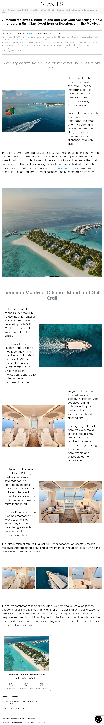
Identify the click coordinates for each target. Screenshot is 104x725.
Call (25, 708)
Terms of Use (29, 722)
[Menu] (3, 4)
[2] (57, 276)
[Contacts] (100, 4)
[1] (52, 276)
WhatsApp (15, 708)
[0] (47, 276)
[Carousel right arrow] (96, 232)
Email (4, 708)
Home (4, 10)
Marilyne (22, 37)
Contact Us (41, 722)
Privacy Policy (17, 722)
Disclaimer (5, 722)
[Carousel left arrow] (7, 232)
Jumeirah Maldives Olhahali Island (26, 674)
